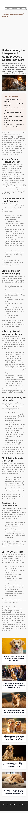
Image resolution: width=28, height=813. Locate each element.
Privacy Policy (21, 804)
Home (3, 13)
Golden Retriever (10, 13)
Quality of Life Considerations (15, 124)
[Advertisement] (14, 33)
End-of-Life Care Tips (12, 127)
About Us (5, 804)
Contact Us (13, 804)
